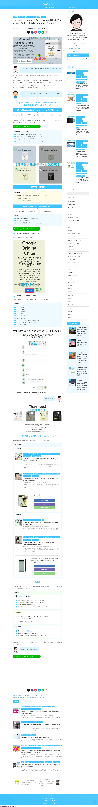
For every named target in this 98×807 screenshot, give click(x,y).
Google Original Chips (19, 697)
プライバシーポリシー (49, 7)
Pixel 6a (37, 526)
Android (31, 526)
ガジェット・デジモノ (30, 695)
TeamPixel (26, 697)
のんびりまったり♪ (49, 4)
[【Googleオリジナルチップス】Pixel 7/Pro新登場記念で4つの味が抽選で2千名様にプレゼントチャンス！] (39, 32)
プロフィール (37, 7)
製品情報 (47, 526)
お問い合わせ (72, 7)
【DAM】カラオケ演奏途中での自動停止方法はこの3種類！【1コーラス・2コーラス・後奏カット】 (82, 331)
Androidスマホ (36, 546)
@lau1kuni (54, 68)
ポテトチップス (38, 697)
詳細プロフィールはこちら (73, 48)
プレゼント (31, 697)
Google (31, 482)
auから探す (44, 504)
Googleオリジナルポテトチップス (49, 586)
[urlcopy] (46, 32)
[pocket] (35, 32)
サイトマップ (60, 7)
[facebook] (32, 32)
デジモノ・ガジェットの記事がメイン (49, 798)
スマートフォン (41, 482)
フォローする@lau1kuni (73, 51)
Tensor (37, 482)
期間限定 (43, 697)
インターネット (21, 695)
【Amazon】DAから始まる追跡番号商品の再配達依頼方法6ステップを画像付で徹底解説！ (82, 371)
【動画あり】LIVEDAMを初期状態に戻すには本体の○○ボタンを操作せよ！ (82, 344)
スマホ (36, 695)
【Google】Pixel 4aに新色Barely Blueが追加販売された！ (36, 737)
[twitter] (28, 32)
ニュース (40, 695)
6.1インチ (31, 546)
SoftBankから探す (44, 507)
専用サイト (26, 86)
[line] (42, 32)
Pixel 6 (34, 482)
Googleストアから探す (44, 500)
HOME (26, 7)
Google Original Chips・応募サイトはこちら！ (26, 126)
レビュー (46, 482)
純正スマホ (44, 526)
